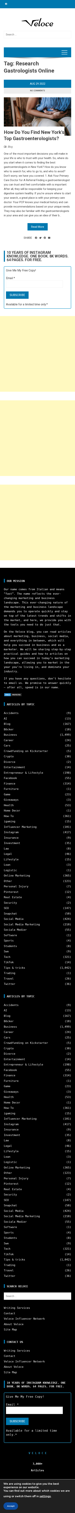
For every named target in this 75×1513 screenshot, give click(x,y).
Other (8, 881)
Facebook (10, 778)
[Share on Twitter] (40, 237)
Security (10, 902)
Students (10, 946)
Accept (10, 1506)
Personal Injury (16, 886)
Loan (7, 864)
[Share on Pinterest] (45, 237)
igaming (9, 821)
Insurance (11, 837)
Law (6, 848)
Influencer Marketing (20, 827)
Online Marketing (17, 875)
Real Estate (13, 897)
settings (45, 1496)
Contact (9, 1313)
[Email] (49, 237)
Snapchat (10, 913)
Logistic (10, 870)
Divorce (9, 762)
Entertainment (14, 767)
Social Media (13, 919)
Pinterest (11, 892)
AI (5, 718)
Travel (9, 978)
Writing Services (17, 1308)
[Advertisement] (37, 354)
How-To (9, 816)
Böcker (9, 729)
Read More (37, 226)
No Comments (37, 90)
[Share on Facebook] (36, 237)
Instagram (11, 832)
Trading (9, 973)
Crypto (9, 756)
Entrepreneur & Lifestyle (23, 772)
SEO (6, 908)
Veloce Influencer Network (24, 1318)
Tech (7, 957)
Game (7, 794)
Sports (9, 940)
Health (9, 805)
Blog (10, 146)
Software (10, 935)
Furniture (11, 789)
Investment (12, 843)
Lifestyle (11, 859)
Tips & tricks (14, 967)
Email (10, 278)
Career (9, 740)
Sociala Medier (15, 929)
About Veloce (13, 1324)
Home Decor (12, 810)
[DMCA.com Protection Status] (13, 694)
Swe (6, 951)
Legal (8, 854)
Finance (9, 783)
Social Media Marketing (22, 924)
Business (10, 734)
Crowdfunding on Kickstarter (26, 751)
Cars (7, 745)
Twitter (9, 984)
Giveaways (11, 799)
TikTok (9, 962)
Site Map (10, 1329)
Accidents (11, 713)
